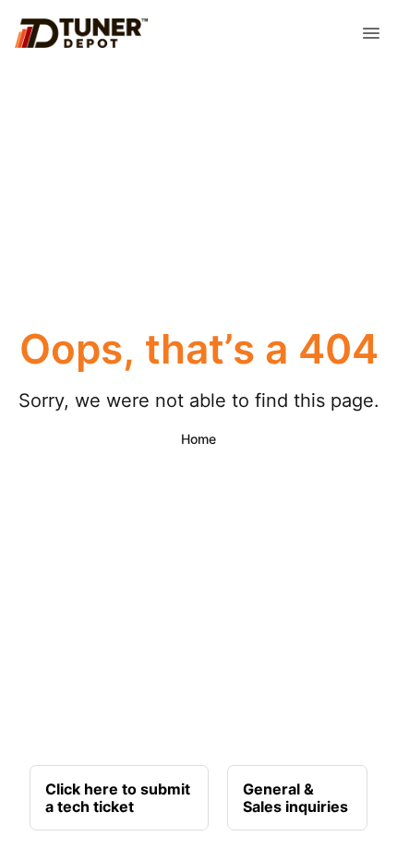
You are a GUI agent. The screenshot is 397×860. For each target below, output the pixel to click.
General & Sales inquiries (295, 797)
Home (198, 439)
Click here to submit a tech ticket (117, 797)
